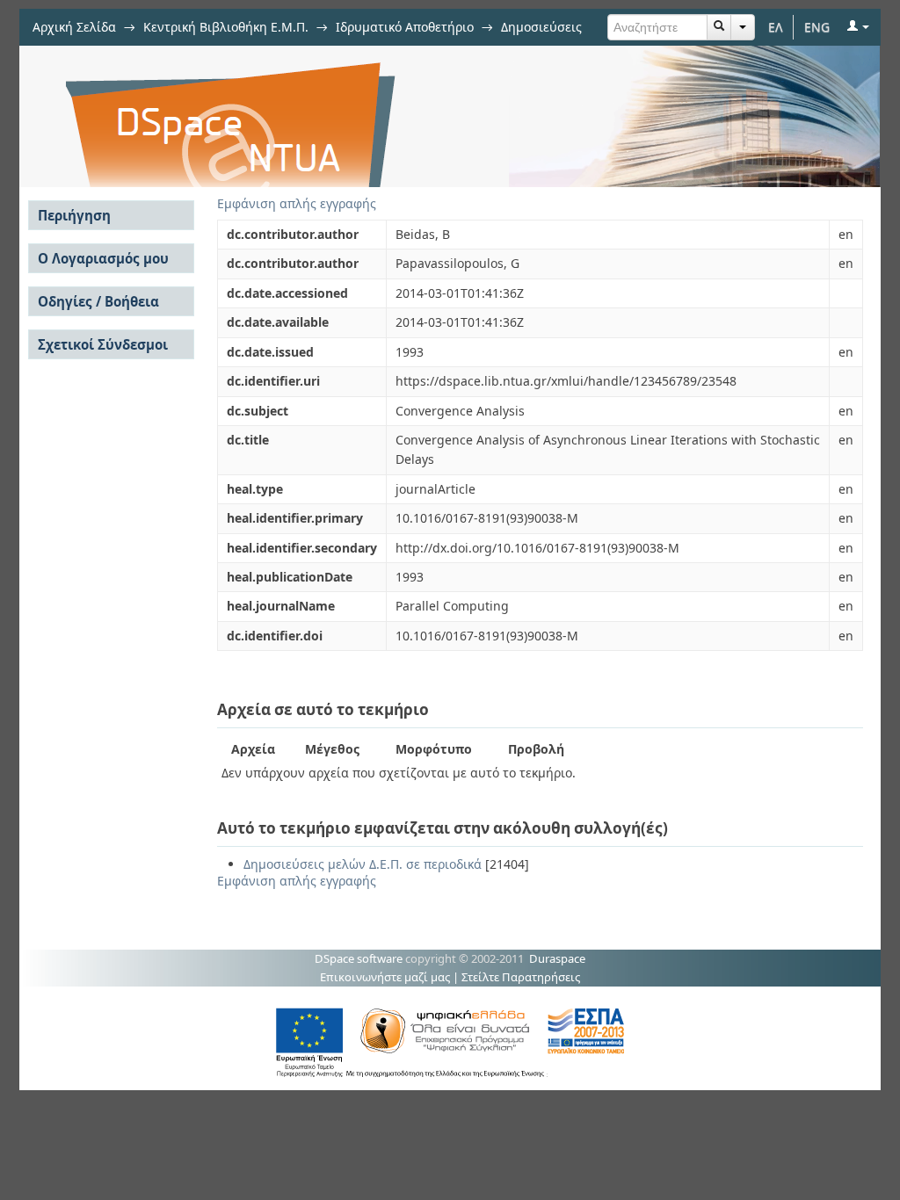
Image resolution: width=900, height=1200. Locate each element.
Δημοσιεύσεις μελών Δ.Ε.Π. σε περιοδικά (362, 864)
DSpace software (359, 958)
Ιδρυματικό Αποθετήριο (405, 26)
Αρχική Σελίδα (74, 26)
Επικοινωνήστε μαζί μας (385, 977)
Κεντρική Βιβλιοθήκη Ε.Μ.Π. (225, 26)
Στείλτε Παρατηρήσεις (520, 977)
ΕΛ (775, 26)
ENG (817, 26)
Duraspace (557, 958)
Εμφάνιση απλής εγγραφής (296, 203)
